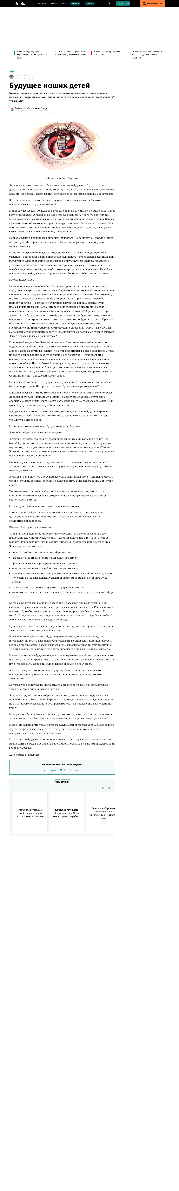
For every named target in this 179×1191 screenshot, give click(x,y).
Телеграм (51, 770)
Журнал (75, 3)
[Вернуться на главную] (19, 3)
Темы (63, 3)
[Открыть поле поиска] (109, 3)
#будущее (34, 755)
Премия (90, 3)
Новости (42, 3)
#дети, (12, 755)
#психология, (23, 755)
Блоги (54, 3)
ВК (64, 770)
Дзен (75, 770)
